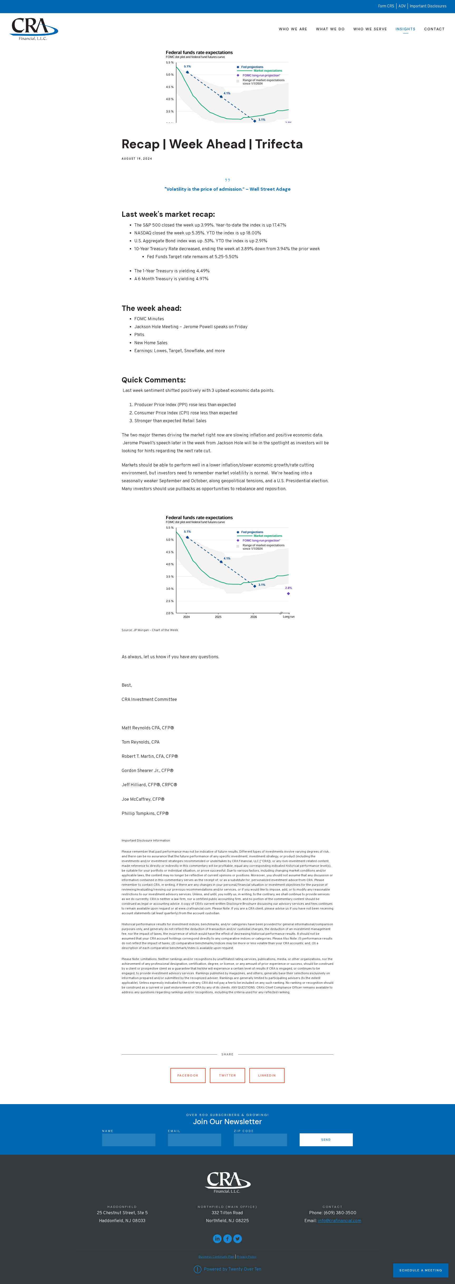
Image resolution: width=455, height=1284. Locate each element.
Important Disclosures (428, 6)
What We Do (330, 29)
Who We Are (293, 29)
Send (326, 1140)
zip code (244, 1131)
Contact (434, 29)
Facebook (188, 1075)
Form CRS (386, 6)
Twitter (227, 1075)
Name (108, 1131)
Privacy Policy (246, 1257)
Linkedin (267, 1075)
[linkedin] (217, 1238)
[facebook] (227, 1238)
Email (174, 1131)
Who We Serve (370, 29)
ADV (402, 6)
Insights (406, 29)
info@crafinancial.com (339, 1221)
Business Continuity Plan (216, 1257)
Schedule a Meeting (420, 1270)
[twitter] (237, 1238)
